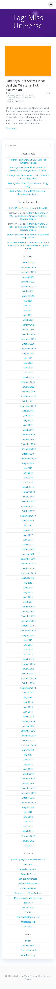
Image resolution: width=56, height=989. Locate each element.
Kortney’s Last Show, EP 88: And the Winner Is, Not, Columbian (25, 85)
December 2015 (28, 616)
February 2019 (28, 434)
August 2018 (28, 463)
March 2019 (28, 429)
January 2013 (28, 783)
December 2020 (28, 334)
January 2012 (28, 840)
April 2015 (28, 654)
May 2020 (28, 367)
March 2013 (28, 773)
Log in (28, 940)
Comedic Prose (14, 95)
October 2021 (28, 291)
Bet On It (28, 864)
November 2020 (28, 339)
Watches (28, 926)
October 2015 (28, 625)
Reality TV (28, 902)
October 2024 (28, 262)
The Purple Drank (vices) (28, 917)
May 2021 (28, 310)
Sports (28, 912)
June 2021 (28, 305)
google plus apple (15, 234)
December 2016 (28, 558)
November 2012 (28, 793)
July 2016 (28, 582)
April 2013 (28, 769)
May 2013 (28, 764)
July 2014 (28, 697)
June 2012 (28, 817)
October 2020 (28, 343)
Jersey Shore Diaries (28, 883)
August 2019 (28, 410)
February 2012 (28, 836)
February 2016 (28, 606)
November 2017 (28, 506)
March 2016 (28, 601)
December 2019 (28, 391)
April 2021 (28, 315)
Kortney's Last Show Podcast (28, 893)
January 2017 (28, 554)
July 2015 (28, 640)
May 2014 (28, 707)
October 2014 (28, 683)
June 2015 (28, 644)
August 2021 (28, 296)
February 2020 (28, 382)
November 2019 (28, 396)
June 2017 (28, 530)
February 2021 (28, 324)
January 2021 (28, 329)
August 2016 (28, 577)
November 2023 (28, 272)
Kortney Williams (28, 888)
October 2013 (28, 740)
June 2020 (28, 363)
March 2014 (28, 716)
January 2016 (28, 611)
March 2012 (28, 831)
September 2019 (28, 406)
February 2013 (28, 778)
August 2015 (28, 635)
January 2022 (28, 277)
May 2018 (28, 477)
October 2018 (28, 453)
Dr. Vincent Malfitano (17, 242)
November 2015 (28, 621)
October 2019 (28, 401)
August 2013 (28, 750)
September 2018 (28, 458)
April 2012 (28, 826)
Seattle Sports (28, 907)
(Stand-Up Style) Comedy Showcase (28, 859)
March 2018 (28, 487)
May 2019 (28, 420)
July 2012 (28, 812)
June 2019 (28, 415)
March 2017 (28, 544)
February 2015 (28, 664)
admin (11, 93)
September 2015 (28, 630)
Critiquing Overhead (28, 878)
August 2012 (28, 807)
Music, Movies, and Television (20, 98)
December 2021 (28, 281)
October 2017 (28, 511)
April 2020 (28, 372)
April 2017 (28, 539)
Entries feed (28, 945)
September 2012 (28, 802)
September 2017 (28, 515)
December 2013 (28, 730)
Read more (11, 128)
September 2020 (28, 348)
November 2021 (28, 286)
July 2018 (28, 468)
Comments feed (28, 950)
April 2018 (28, 482)
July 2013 (28, 754)
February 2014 (28, 721)
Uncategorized (28, 921)
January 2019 (28, 439)
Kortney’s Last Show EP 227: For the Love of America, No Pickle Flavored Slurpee (28, 216)
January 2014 (28, 726)
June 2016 (28, 587)
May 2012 (28, 821)
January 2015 (28, 668)
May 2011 (28, 845)
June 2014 (28, 702)
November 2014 (28, 678)
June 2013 (28, 759)
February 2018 (28, 492)
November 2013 (28, 735)
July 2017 (28, 525)
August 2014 (28, 692)
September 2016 (28, 573)
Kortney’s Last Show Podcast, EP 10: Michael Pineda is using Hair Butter (28, 245)
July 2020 (28, 358)
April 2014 (28, 711)
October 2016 (28, 568)
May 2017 (28, 535)
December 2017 (28, 501)
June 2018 (28, 472)
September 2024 (28, 267)
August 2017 (28, 520)
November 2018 (28, 448)
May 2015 (28, 649)
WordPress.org (28, 955)
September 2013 (28, 745)
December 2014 (28, 673)
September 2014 (28, 687)
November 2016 (28, 563)
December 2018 (28, 444)
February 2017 (28, 549)
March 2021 (28, 319)
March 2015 (28, 659)
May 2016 (28, 592)
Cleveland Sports (28, 869)
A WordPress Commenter (21, 208)
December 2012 (28, 788)
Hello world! (41, 208)
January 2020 (28, 386)
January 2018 (28, 496)
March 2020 (28, 377)
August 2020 (28, 353)
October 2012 (28, 797)
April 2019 (28, 425)
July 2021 (28, 300)
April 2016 (28, 597)
